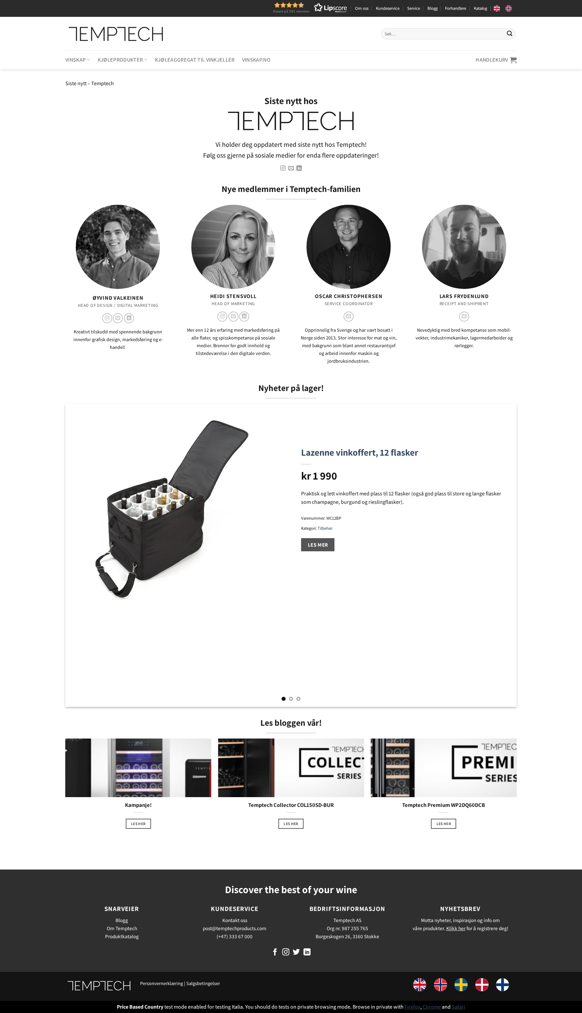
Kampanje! (138, 805)
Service (413, 8)
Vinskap (75, 59)
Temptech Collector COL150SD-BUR (291, 805)
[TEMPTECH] (115, 33)
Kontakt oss (234, 920)
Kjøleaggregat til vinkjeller (195, 59)
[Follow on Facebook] (275, 952)
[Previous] (83, 555)
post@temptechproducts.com (234, 928)
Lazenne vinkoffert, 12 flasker (359, 452)
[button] (297, 7)
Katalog (480, 8)
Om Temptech (122, 928)
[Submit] (509, 33)
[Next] (499, 555)
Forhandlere (455, 8)
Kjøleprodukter (120, 59)
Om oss (361, 8)
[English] (499, 8)
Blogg (432, 8)
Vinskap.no (256, 59)
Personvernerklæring (161, 983)
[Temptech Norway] (511, 8)
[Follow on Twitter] (296, 952)
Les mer (318, 544)
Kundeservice (387, 8)
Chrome (432, 1006)
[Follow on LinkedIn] (299, 168)
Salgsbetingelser (203, 983)
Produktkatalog (122, 936)
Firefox (412, 1006)
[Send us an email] (291, 168)
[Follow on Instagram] (282, 168)
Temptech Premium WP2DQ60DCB (443, 805)
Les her (138, 823)
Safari (458, 1006)
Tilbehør (325, 528)
